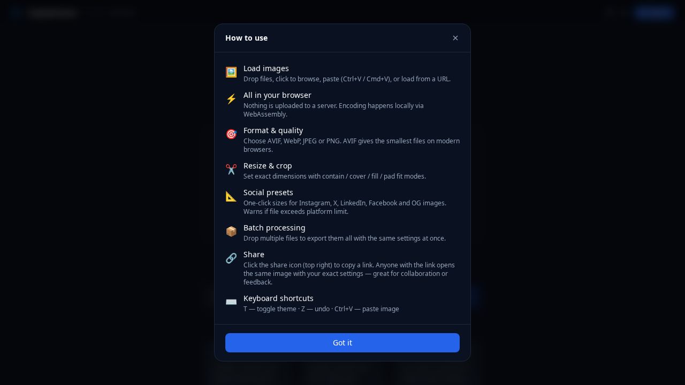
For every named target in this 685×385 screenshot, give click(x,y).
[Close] (455, 38)
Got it (342, 342)
